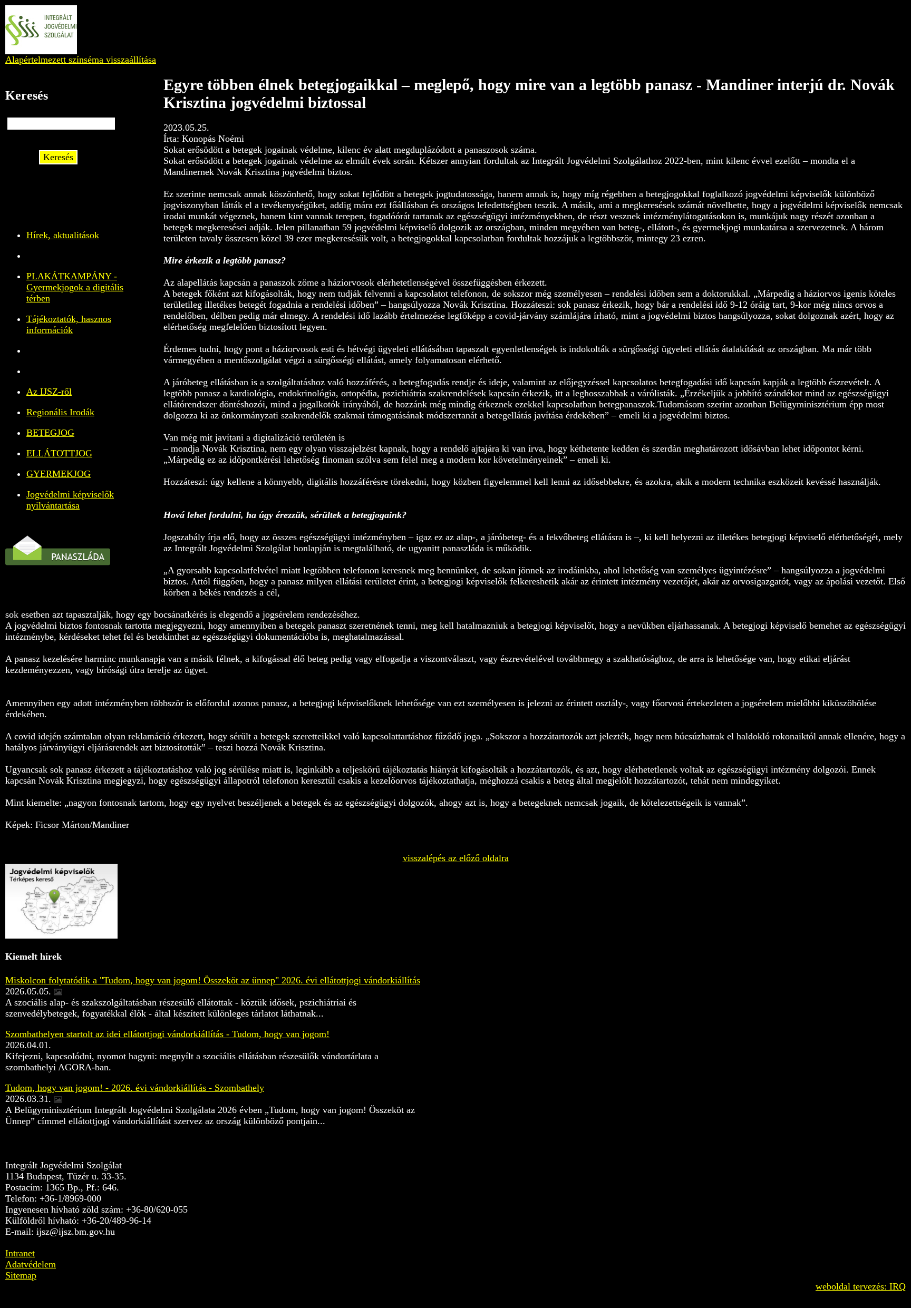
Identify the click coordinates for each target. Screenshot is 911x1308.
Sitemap (20, 1275)
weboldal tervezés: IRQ (861, 1286)
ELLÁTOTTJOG (59, 453)
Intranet (20, 1253)
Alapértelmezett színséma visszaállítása (80, 59)
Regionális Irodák (60, 412)
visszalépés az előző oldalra (456, 858)
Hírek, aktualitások (62, 235)
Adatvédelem (30, 1264)
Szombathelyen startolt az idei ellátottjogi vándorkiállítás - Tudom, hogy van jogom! (167, 1034)
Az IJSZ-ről (49, 391)
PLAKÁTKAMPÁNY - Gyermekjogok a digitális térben (74, 287)
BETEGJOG (50, 432)
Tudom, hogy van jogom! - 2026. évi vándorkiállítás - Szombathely (134, 1087)
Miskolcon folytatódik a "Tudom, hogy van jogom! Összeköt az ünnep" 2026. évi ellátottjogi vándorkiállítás (212, 980)
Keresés (58, 157)
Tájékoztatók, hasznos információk (68, 324)
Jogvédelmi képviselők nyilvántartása (70, 500)
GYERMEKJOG (58, 473)
